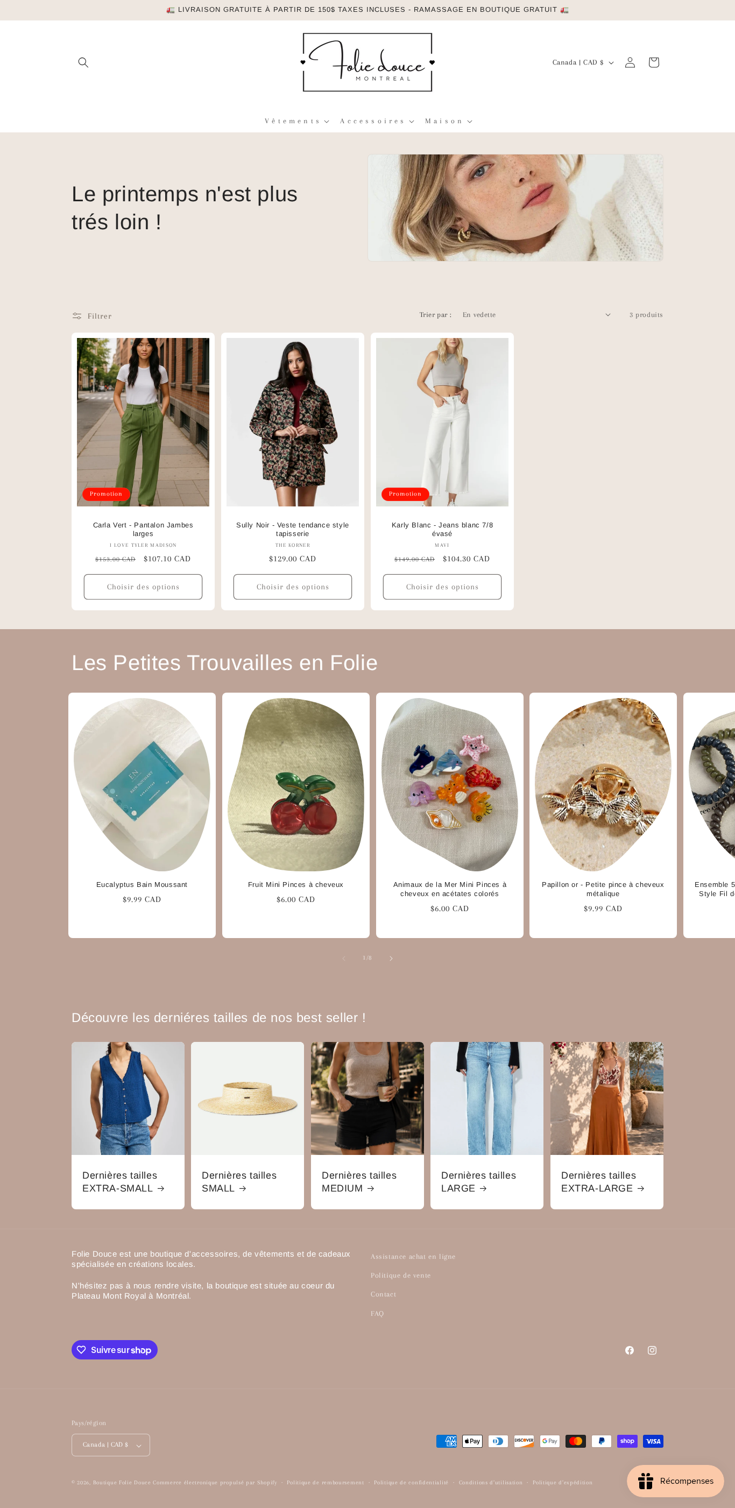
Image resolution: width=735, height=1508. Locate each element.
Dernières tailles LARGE (478, 1181)
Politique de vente (401, 1276)
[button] (83, 62)
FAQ (377, 1313)
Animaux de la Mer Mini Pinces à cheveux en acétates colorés (449, 889)
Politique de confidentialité (411, 1482)
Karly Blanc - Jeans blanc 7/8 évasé (442, 529)
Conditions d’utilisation (491, 1482)
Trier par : (435, 315)
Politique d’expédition (562, 1482)
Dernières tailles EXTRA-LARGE (598, 1181)
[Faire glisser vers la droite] (391, 958)
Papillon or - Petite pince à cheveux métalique (603, 889)
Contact (383, 1295)
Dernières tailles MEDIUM (359, 1181)
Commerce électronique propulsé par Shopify (215, 1482)
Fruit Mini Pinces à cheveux (296, 885)
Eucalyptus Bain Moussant (142, 885)
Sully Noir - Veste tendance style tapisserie (292, 529)
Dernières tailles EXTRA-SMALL (119, 1181)
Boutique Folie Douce (122, 1482)
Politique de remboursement (325, 1482)
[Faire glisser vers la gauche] (344, 958)
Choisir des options (143, 586)
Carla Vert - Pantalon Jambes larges (143, 529)
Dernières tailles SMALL (239, 1181)
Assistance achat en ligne (413, 1256)
